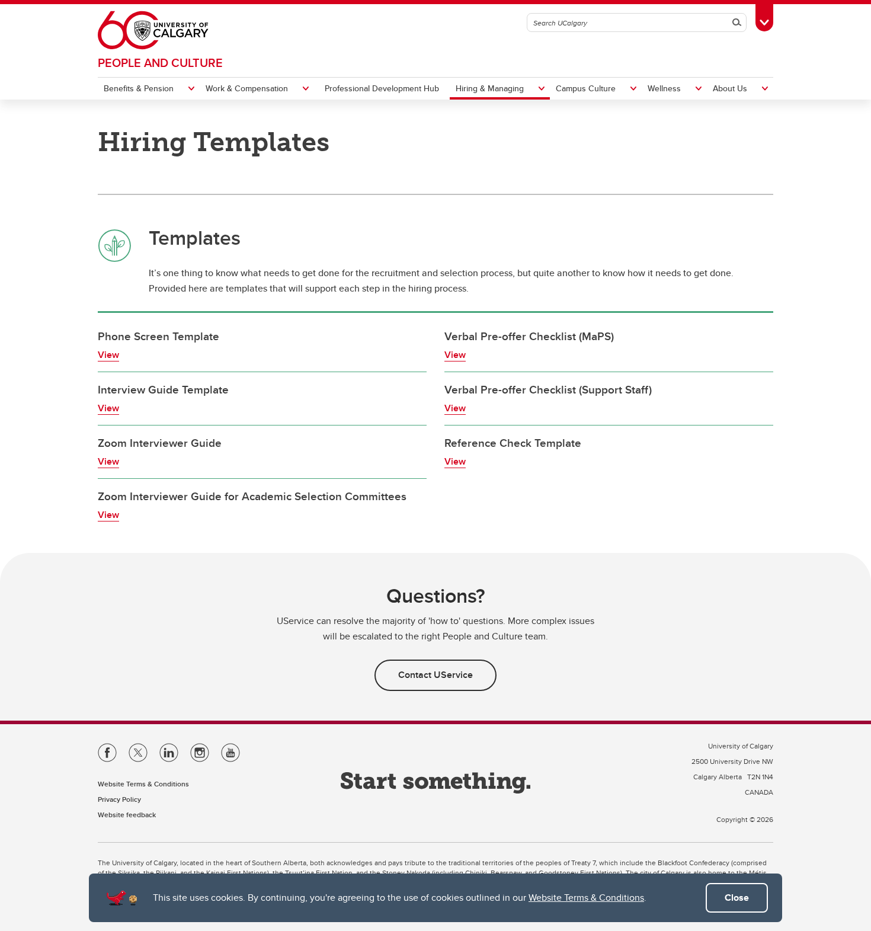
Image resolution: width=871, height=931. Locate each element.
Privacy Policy (119, 799)
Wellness (664, 88)
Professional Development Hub (382, 88)
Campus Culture (586, 88)
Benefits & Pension (139, 88)
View (108, 354)
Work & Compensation (247, 88)
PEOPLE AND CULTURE (160, 62)
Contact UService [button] (435, 675)
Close (737, 897)
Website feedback (127, 815)
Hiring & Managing (490, 88)
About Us (730, 88)
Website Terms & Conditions (586, 897)
